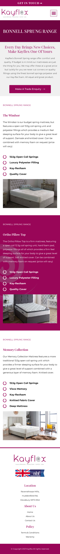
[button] (53, 13)
